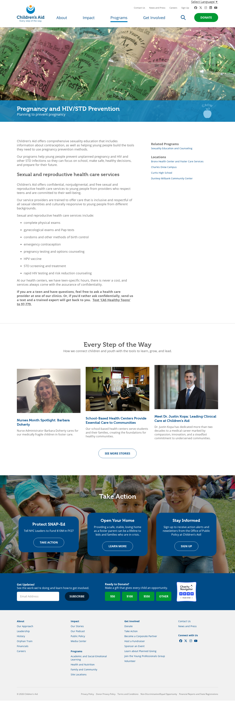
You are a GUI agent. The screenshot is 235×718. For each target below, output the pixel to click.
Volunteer (130, 661)
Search (183, 17)
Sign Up (185, 7)
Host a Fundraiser (134, 641)
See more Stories (117, 453)
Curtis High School (161, 172)
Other (163, 596)
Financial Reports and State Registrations (198, 694)
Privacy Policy (87, 694)
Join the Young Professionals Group (144, 656)
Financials (22, 646)
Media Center (78, 641)
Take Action (49, 542)
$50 (112, 596)
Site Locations (79, 674)
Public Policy (78, 636)
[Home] (30, 13)
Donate (206, 17)
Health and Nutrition (83, 664)
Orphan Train (25, 641)
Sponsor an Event (134, 646)
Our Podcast (78, 631)
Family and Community (84, 669)
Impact (89, 17)
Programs (118, 17)
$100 (130, 596)
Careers (173, 7)
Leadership (23, 631)
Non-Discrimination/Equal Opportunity (159, 694)
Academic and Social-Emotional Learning (89, 658)
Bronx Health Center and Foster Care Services (177, 161)
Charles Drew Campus (164, 167)
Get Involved (154, 17)
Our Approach (25, 626)
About (61, 17)
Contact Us (139, 7)
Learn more (118, 546)
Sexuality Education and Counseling (171, 148)
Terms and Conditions (128, 694)
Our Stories (77, 626)
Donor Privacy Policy (105, 694)
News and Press (157, 7)
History (21, 636)
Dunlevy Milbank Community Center (172, 178)
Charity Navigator (186, 592)
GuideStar (208, 592)
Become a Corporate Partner (140, 636)
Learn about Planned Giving (140, 651)
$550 (147, 596)
